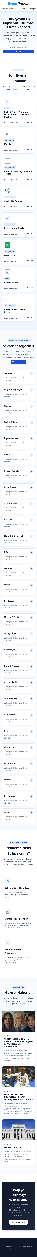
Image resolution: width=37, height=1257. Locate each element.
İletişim (33, 9)
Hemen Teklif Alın (18, 1222)
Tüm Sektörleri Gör (18, 362)
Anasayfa (4, 9)
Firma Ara (18, 51)
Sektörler (25, 9)
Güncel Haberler (15, 9)
